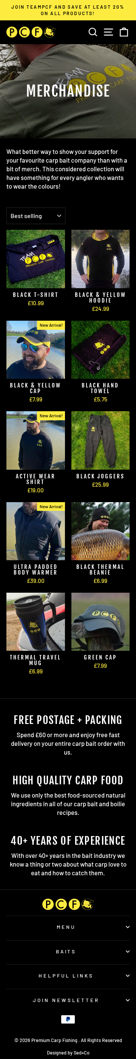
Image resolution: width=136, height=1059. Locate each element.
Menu (66, 927)
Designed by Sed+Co (68, 1053)
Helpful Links (66, 976)
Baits (66, 951)
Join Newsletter (66, 1000)
